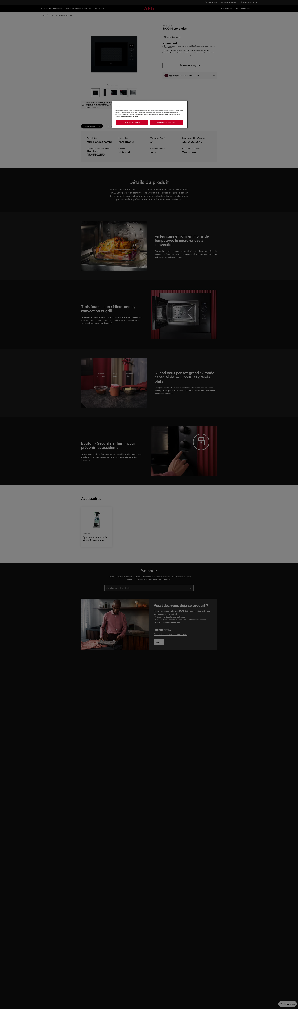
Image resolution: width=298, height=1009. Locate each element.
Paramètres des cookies (132, 122)
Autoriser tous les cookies (166, 122)
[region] (150, 114)
